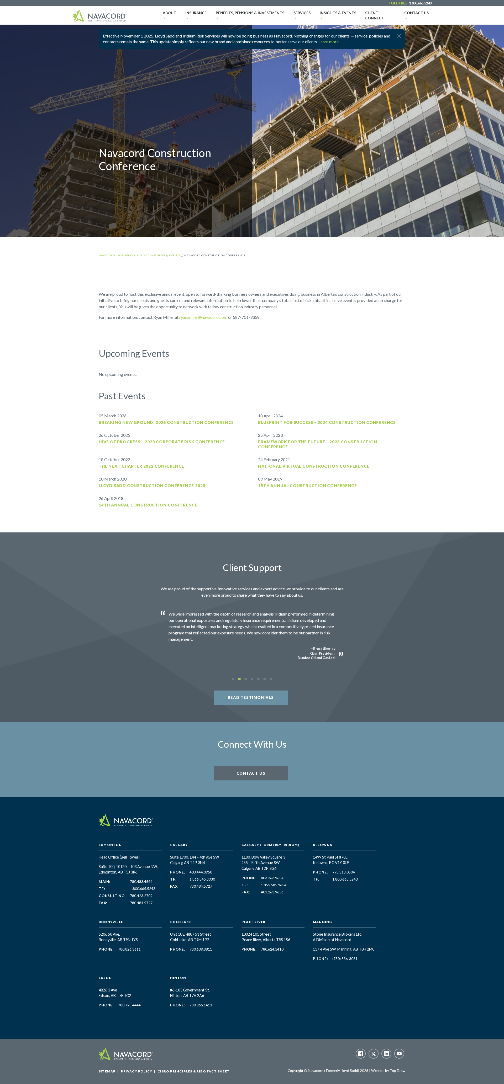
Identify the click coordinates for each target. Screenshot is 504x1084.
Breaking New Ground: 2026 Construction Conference (166, 422)
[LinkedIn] (386, 1054)
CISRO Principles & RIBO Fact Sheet (194, 1071)
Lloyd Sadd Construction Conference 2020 (152, 485)
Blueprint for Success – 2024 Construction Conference (327, 422)
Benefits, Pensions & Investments (250, 12)
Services (302, 12)
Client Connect (374, 15)
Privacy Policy (136, 1071)
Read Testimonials (251, 697)
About (169, 12)
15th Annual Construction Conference (307, 485)
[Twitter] (374, 1054)
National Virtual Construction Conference (313, 466)
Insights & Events (338, 12)
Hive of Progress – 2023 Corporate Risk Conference (162, 441)
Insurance (196, 12)
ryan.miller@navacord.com (203, 317)
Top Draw (397, 1071)
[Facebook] (361, 1054)
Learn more (328, 41)
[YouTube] (399, 1054)
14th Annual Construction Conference (148, 505)
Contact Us (416, 12)
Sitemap (107, 1071)
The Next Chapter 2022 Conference (141, 466)
